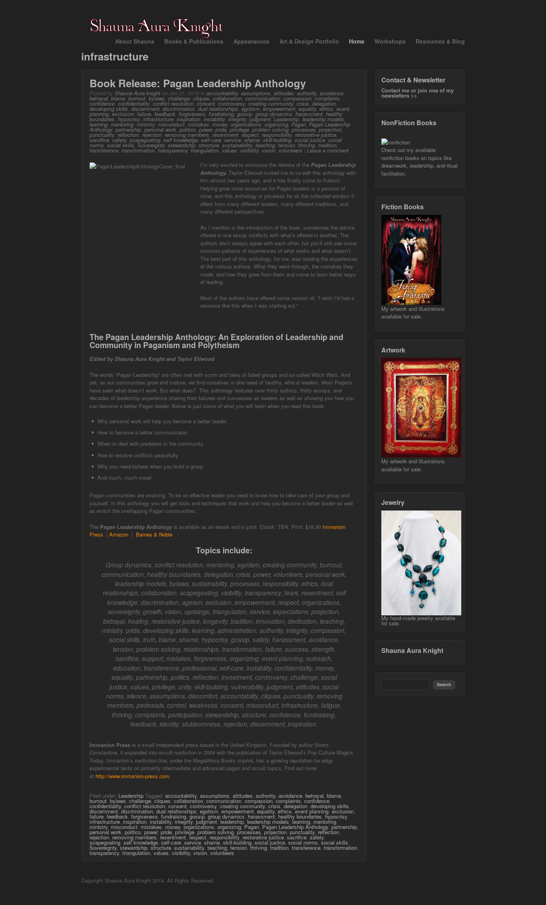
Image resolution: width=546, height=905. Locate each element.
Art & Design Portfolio (309, 41)
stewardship (181, 145)
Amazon (118, 534)
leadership (232, 821)
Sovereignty (151, 145)
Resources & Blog (440, 41)
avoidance (331, 93)
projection (330, 129)
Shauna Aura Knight (412, 650)
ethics (326, 108)
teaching (265, 145)
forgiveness (192, 114)
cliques (201, 98)
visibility (249, 150)
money (219, 124)
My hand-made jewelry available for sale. (418, 620)
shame (252, 140)
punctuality (102, 134)
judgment (260, 119)
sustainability (237, 145)
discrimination (179, 108)
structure (209, 145)
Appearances (251, 41)
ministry (146, 124)
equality (307, 108)
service (232, 140)
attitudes (284, 93)
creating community (270, 103)
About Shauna (134, 41)
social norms (303, 842)
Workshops (390, 41)
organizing (276, 124)
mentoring (122, 124)
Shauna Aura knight (137, 93)
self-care (211, 140)
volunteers (291, 150)
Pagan (298, 124)
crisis (303, 103)
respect (250, 134)
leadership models (323, 119)
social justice (310, 140)
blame (118, 98)
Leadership (286, 119)
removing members (187, 134)
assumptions (256, 93)
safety (119, 140)
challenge (179, 98)
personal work (160, 129)
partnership (128, 129)
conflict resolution (173, 103)
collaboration (227, 98)
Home (357, 41)
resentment (225, 134)
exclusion (123, 114)
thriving (306, 145)
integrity (237, 119)
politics (187, 129)
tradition (327, 145)
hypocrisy (129, 119)
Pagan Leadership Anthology (295, 827)
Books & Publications (193, 41)
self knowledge (180, 140)
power (205, 129)
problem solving (270, 129)
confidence (102, 103)
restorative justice (315, 134)
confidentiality (133, 103)
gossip (244, 114)
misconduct (171, 124)
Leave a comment (328, 150)
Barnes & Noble (154, 534)
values (229, 150)
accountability (222, 93)
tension (286, 145)
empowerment (279, 108)
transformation (138, 150)
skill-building (277, 140)
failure (144, 114)
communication (262, 98)
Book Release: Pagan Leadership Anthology (198, 83)
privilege (239, 129)
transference (104, 150)
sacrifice (99, 140)
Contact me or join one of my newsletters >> (417, 92)
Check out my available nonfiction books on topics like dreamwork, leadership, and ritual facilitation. (419, 161)
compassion (297, 98)
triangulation (205, 150)
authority (307, 93)
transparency (172, 150)
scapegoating (145, 140)
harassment (309, 114)
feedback (164, 114)
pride (221, 129)
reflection (128, 134)
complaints (327, 98)
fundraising (221, 114)
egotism (250, 108)
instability (214, 119)
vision (268, 150)
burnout (136, 98)
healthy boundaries (300, 816)
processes (304, 129)
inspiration (188, 119)
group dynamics (273, 114)
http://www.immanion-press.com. (133, 776)
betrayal (99, 98)
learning (99, 124)
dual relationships (218, 108)
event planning (312, 811)
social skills (120, 145)
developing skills (109, 108)
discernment (145, 108)
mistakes (198, 124)
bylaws (157, 98)
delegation (324, 103)
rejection (151, 134)
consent (206, 103)
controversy (231, 103)
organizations (246, 124)
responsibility (277, 134)
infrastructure (158, 119)
